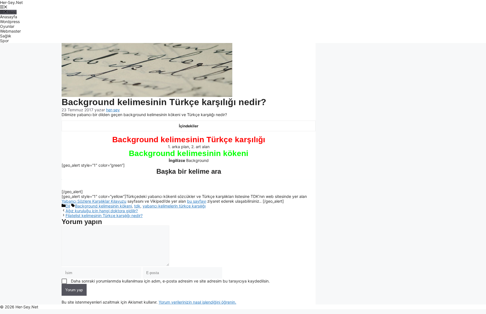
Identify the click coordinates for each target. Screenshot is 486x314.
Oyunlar (7, 26)
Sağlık (5, 35)
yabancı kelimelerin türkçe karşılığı (174, 206)
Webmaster (10, 31)
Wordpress (10, 21)
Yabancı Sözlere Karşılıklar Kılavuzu (94, 201)
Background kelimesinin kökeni (103, 206)
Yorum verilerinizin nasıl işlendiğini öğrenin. (197, 302)
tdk (137, 206)
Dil (68, 206)
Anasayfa (8, 16)
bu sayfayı (196, 201)
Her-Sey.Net (11, 2)
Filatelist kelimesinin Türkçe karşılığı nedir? (104, 215)
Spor (4, 40)
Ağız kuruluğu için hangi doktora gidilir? (102, 210)
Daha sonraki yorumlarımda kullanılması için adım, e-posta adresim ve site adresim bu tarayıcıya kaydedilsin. (170, 281)
